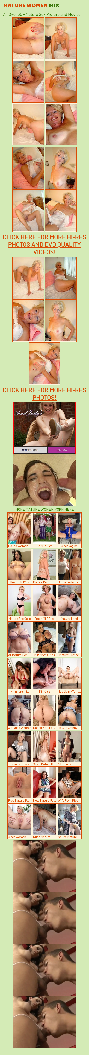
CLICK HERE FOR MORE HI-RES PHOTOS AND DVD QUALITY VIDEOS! (44, 244)
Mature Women (31, 5)
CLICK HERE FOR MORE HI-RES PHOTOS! (44, 393)
